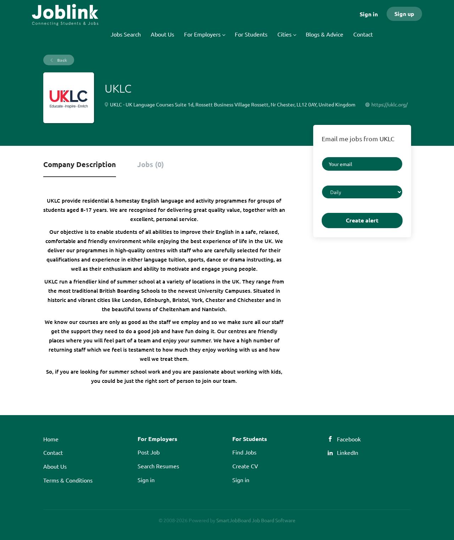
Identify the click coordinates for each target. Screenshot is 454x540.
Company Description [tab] (79, 164)
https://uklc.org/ (389, 104)
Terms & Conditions (68, 480)
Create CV (245, 465)
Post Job (149, 452)
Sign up (404, 13)
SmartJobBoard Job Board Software (255, 520)
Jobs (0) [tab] (150, 164)
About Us (55, 466)
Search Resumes (158, 465)
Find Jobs (244, 452)
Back (61, 60)
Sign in (369, 14)
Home (51, 438)
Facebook (349, 438)
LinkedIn (347, 452)
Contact (53, 452)
